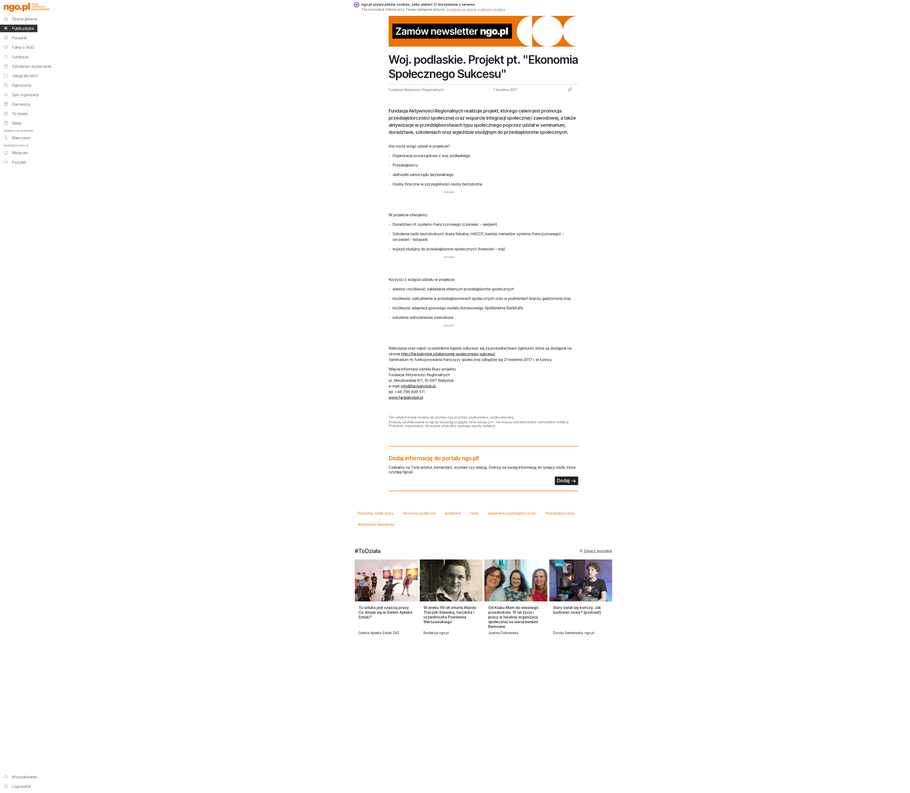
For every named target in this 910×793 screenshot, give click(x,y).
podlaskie (453, 513)
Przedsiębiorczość (560, 513)
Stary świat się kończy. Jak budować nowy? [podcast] (577, 610)
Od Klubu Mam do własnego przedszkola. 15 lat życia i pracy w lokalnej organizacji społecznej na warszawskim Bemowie (513, 617)
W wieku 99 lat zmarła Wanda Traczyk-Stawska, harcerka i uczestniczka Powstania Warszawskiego (449, 614)
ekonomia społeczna (419, 513)
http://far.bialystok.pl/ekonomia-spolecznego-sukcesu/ (448, 353)
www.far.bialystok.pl (406, 397)
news (474, 513)
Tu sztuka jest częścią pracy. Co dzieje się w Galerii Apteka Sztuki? (385, 612)
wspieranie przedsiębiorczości (512, 513)
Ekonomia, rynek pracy (376, 513)
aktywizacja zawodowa (376, 524)
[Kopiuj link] (569, 89)
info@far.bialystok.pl (418, 386)
